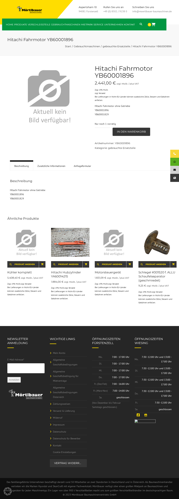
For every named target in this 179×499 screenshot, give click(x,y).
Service (98, 24)
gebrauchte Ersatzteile (116, 46)
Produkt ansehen (25, 264)
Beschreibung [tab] (21, 166)
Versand (102, 93)
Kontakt (129, 24)
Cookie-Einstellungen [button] (64, 452)
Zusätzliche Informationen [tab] (51, 166)
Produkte (20, 24)
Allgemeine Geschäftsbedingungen (65, 362)
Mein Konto (59, 353)
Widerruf (57, 417)
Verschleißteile (39, 24)
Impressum (59, 424)
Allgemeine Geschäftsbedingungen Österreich (65, 392)
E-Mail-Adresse (15, 359)
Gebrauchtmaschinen (65, 24)
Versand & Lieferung (64, 410)
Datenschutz (59, 431)
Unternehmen (113, 24)
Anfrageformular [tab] (82, 166)
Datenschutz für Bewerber (66, 438)
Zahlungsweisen (61, 403)
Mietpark (87, 24)
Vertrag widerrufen (70, 463)
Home (9, 24)
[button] (7, 491)
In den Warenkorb (131, 131)
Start (68, 46)
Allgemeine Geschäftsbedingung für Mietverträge (65, 376)
